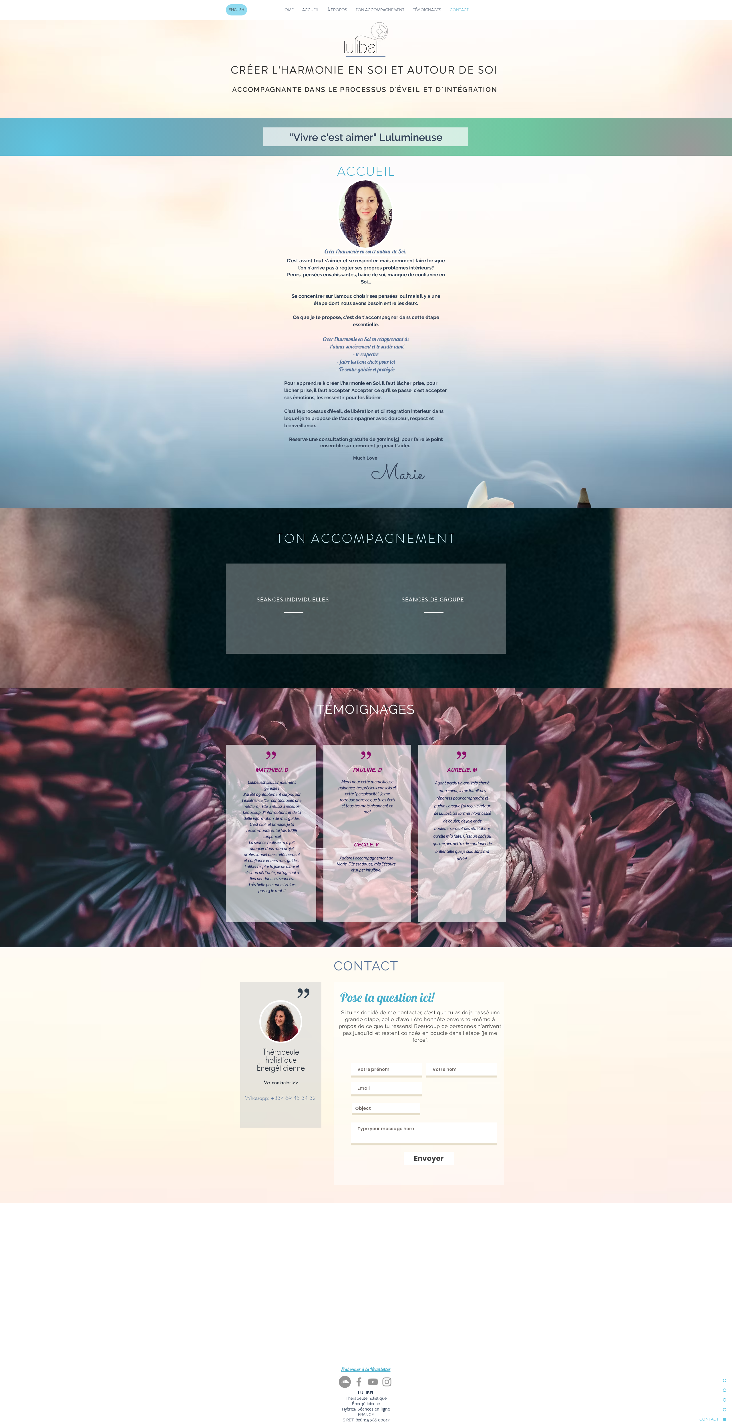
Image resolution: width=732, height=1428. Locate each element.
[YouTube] (373, 1382)
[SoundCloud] (345, 1382)
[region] (280, 1055)
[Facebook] (359, 1382)
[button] (366, 1369)
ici (396, 439)
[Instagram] (387, 1382)
